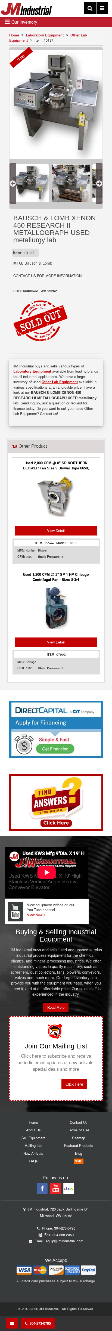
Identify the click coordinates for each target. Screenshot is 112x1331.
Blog (78, 1153)
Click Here (74, 1084)
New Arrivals (33, 1153)
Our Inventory (23, 22)
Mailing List (33, 1145)
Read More (55, 1007)
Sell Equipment (33, 1137)
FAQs (33, 1160)
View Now (35, 914)
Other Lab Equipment (60, 381)
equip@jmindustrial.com (64, 1240)
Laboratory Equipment (45, 35)
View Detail (56, 530)
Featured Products (78, 1145)
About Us (33, 1129)
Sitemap (78, 1137)
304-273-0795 (39, 1323)
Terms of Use (78, 1129)
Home (14, 35)
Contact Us (79, 1122)
